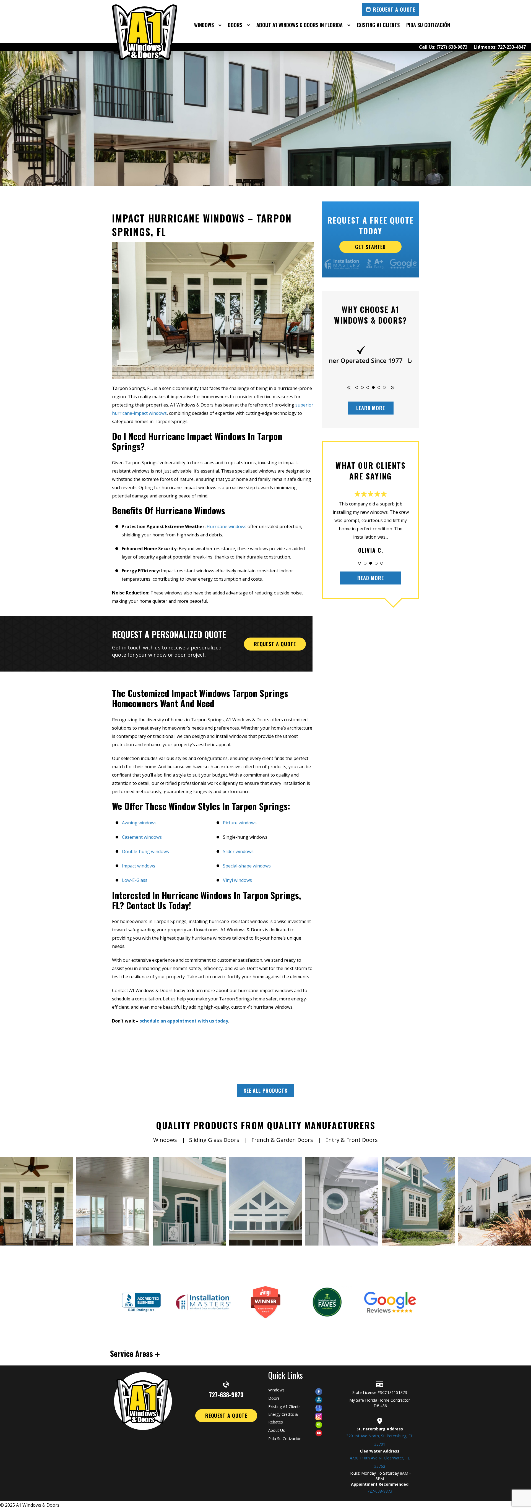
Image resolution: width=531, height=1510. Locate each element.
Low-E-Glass (134, 880)
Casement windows (142, 837)
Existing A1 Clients (284, 1406)
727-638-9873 (226, 1394)
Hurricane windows (225, 526)
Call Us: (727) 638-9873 (443, 47)
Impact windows (138, 866)
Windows (276, 1390)
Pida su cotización (284, 1438)
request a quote (275, 643)
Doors (274, 1398)
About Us (276, 1430)
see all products (265, 1090)
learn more (370, 407)
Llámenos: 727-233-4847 (500, 47)
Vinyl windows (237, 880)
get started (370, 246)
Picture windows (240, 823)
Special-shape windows (247, 866)
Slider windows (238, 851)
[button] (356, 387)
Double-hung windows (145, 851)
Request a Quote (394, 9)
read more (370, 577)
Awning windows (139, 823)
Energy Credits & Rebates (283, 1418)
